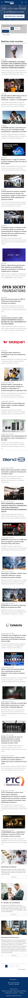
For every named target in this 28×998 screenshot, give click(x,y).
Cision (16, 995)
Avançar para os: (12, 26)
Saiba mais (14, 877)
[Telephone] (22, 2)
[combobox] (17, 28)
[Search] (26, 2)
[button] (12, 28)
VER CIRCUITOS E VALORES (14, 16)
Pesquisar (5, 31)
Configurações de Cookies (11, 993)
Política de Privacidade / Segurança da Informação (14, 991)
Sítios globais (13, 979)
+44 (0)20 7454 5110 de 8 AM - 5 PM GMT (14, 983)
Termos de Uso (13, 989)
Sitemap (21, 993)
